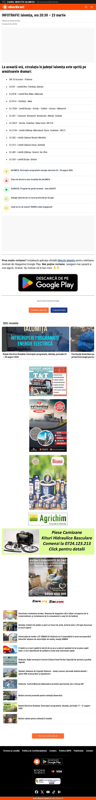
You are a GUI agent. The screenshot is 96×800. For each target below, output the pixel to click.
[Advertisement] (48, 45)
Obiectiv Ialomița (66, 260)
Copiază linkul (59, 310)
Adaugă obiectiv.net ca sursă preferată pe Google (32, 198)
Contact (89, 750)
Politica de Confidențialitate (34, 750)
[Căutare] (86, 7)
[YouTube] (48, 792)
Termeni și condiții (11, 750)
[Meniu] (91, 7)
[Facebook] (36, 792)
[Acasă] (5, 7)
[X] (42, 792)
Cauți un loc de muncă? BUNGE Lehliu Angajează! (31, 207)
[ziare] (39, 601)
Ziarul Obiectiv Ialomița (21, 2)
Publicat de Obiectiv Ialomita (11, 21)
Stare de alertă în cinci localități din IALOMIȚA (30, 179)
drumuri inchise (41, 301)
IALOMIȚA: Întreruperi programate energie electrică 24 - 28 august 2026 (42, 170)
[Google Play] (59, 792)
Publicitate (79, 750)
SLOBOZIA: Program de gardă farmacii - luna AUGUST (33, 188)
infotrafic (56, 301)
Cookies (52, 750)
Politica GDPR (65, 750)
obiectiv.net (16, 7)
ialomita (50, 301)
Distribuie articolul (39, 310)
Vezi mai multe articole (48, 736)
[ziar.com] (56, 601)
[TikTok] (53, 792)
